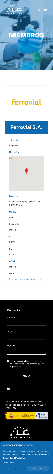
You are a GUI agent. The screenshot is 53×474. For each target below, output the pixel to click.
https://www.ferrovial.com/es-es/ (25, 279)
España (12, 254)
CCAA (12, 261)
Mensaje (11, 345)
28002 (12, 242)
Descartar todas (14, 468)
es (39, 9)
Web (11, 273)
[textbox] (26, 352)
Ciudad (12, 212)
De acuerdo (37, 468)
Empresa (13, 145)
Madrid (12, 217)
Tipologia (14, 140)
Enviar (26, 376)
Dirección (14, 196)
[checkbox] (8, 361)
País (11, 249)
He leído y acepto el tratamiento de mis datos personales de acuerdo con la (28, 364)
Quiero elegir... (9, 462)
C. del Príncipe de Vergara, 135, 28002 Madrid (25, 203)
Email (9, 331)
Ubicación (14, 152)
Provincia (14, 224)
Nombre (11, 317)
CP (10, 236)
